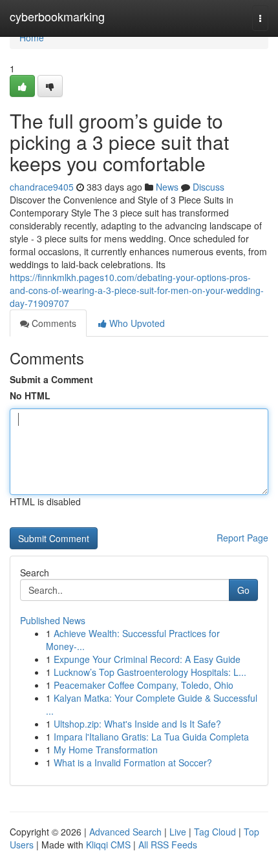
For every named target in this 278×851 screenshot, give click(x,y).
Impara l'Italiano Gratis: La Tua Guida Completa (151, 736)
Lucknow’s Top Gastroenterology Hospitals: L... (150, 672)
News (167, 186)
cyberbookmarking (57, 16)
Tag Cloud (215, 831)
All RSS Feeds (167, 844)
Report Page (242, 537)
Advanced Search (125, 831)
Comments (52, 323)
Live (177, 831)
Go (243, 589)
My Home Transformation (106, 749)
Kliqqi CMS (108, 844)
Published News (52, 620)
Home (31, 37)
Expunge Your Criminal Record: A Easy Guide (147, 659)
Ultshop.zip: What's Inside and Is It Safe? (137, 723)
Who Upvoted (136, 323)
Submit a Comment (51, 379)
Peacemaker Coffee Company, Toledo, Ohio (143, 684)
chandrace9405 (42, 186)
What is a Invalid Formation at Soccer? (133, 762)
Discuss (208, 186)
